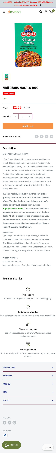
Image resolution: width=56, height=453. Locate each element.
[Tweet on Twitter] (46, 136)
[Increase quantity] (29, 116)
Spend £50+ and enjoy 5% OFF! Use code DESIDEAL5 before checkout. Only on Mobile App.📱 (28, 3)
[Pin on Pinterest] (41, 136)
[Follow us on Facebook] (4, 422)
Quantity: (7, 116)
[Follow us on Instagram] (14, 422)
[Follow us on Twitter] (9, 422)
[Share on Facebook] (37, 136)
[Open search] (40, 11)
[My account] (46, 11)
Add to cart (28, 126)
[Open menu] (4, 12)
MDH (5, 99)
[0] (51, 11)
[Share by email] (51, 136)
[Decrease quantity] (15, 116)
